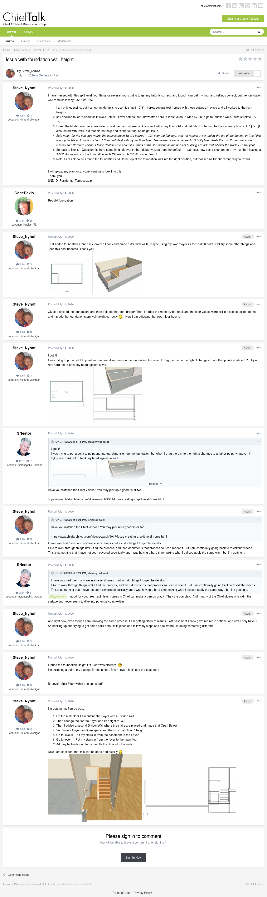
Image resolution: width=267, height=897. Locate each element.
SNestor (24, 433)
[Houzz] (254, 5)
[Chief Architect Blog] (260, 5)
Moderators (64, 41)
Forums (9, 41)
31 (31, 461)
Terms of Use (121, 893)
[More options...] (259, 87)
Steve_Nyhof (31, 71)
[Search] (259, 32)
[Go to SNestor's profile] (24, 446)
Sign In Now (133, 857)
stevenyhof (95, 442)
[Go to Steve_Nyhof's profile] (10, 73)
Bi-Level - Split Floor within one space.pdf (75, 683)
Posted (61, 88)
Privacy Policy (143, 893)
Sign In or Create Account (243, 18)
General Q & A (48, 75)
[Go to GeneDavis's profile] (24, 206)
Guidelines (43, 41)
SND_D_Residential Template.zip (70, 180)
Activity (28, 32)
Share (224, 73)
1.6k (22, 115)
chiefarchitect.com (211, 6)
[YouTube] (234, 5)
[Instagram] (241, 5)
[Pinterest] (247, 5)
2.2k (21, 461)
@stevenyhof (57, 596)
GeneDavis (24, 192)
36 (31, 220)
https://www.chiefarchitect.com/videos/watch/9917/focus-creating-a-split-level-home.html (106, 499)
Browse (11, 32)
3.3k (21, 220)
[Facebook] (228, 5)
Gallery (25, 41)
